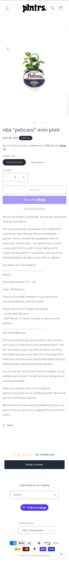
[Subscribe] (55, 495)
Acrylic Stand (16, 163)
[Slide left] (27, 122)
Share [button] (10, 425)
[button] (7, 8)
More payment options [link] (34, 208)
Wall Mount (40, 163)
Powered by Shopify (41, 555)
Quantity (7, 170)
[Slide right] (42, 122)
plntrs (29, 555)
